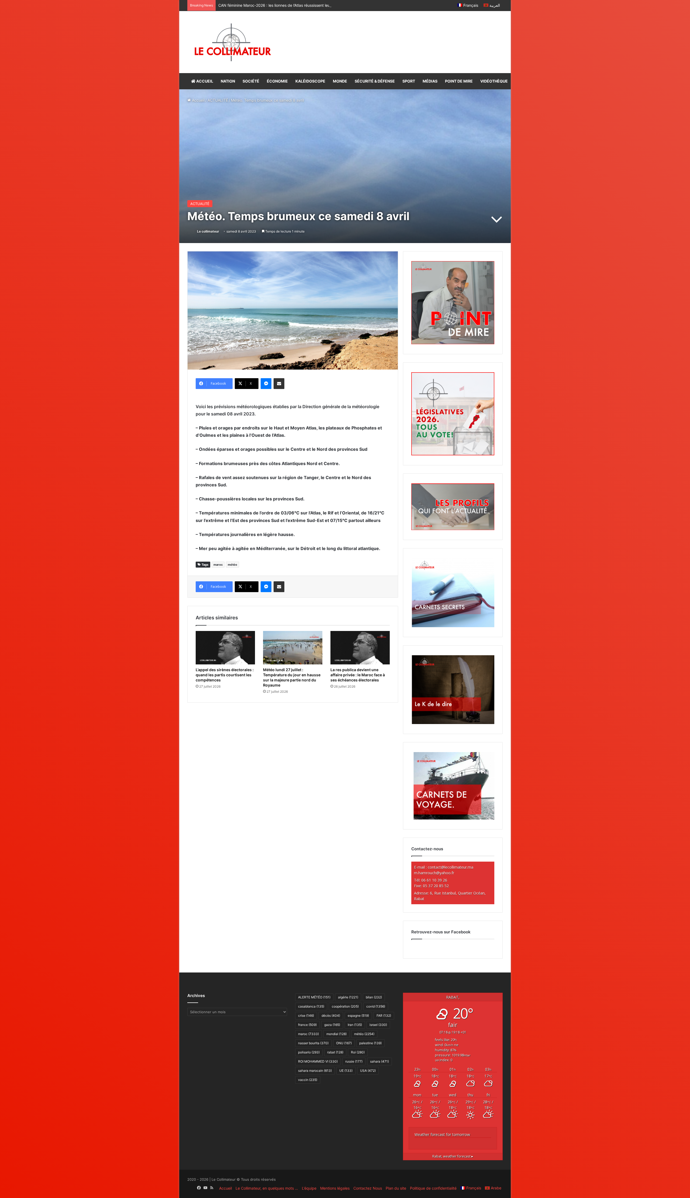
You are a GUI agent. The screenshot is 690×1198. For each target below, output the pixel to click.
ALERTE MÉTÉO (314, 997)
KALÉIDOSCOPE (310, 81)
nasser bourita (313, 1043)
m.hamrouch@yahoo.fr (434, 872)
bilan (374, 997)
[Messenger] (266, 383)
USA (368, 1071)
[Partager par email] (279, 383)
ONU (344, 1043)
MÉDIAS (430, 81)
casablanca (311, 1006)
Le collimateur (208, 231)
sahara (379, 1061)
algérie (348, 997)
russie (354, 1061)
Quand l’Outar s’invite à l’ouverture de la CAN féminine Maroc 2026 (277, 5)
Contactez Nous (367, 1188)
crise (306, 1015)
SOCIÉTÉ (251, 81)
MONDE (340, 81)
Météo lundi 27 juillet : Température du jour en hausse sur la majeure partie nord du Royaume (291, 677)
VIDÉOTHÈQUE (494, 81)
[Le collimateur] (232, 42)
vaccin (307, 1080)
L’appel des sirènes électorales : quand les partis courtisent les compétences (225, 674)
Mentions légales (335, 1188)
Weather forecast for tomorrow (442, 1134)
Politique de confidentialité (433, 1188)
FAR (384, 1015)
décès (331, 1015)
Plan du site (396, 1188)
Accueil (198, 100)
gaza (332, 1025)
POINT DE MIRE (459, 81)
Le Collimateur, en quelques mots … (267, 1188)
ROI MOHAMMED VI (318, 1061)
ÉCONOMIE (277, 81)
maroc (218, 564)
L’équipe (309, 1188)
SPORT (408, 81)
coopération (345, 1006)
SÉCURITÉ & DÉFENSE (375, 81)
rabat (335, 1052)
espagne (358, 1015)
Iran (355, 1025)
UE (346, 1071)
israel (378, 1025)
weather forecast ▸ (452, 1156)
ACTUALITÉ (218, 100)
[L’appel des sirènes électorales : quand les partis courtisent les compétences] (225, 647)
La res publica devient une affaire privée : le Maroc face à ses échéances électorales (357, 674)
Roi (358, 1052)
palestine (370, 1043)
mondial (336, 1034)
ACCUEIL (204, 81)
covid (375, 1006)
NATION (228, 81)
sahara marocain (315, 1071)
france (307, 1025)
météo (232, 564)
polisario (309, 1052)
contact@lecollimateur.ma (450, 867)
